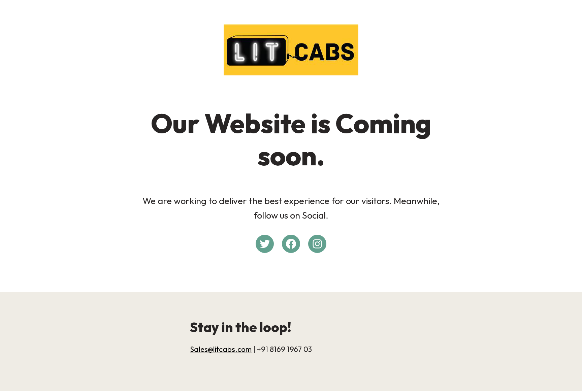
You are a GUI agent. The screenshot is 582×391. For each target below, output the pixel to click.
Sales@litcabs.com (221, 349)
